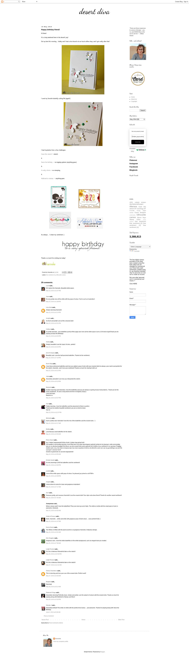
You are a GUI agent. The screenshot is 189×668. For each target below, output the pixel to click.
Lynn (47, 285)
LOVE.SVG (133, 215)
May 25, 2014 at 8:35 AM (53, 510)
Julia (47, 376)
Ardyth (48, 318)
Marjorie (48, 387)
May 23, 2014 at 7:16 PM (53, 358)
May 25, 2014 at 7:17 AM (53, 487)
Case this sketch (46, 154)
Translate (136, 251)
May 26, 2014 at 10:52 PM (53, 554)
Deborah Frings (51, 592)
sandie (48, 471)
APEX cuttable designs (138, 202)
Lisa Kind (49, 307)
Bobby (48, 429)
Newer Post (45, 619)
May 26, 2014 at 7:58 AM (53, 543)
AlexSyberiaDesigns (136, 204)
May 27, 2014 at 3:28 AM (53, 576)
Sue (47, 404)
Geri (47, 493)
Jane (47, 296)
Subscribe (137, 142)
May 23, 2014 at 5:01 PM (53, 323)
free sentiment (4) (138, 226)
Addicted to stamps (47, 178)
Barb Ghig (49, 363)
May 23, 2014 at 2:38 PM (53, 301)
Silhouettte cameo (61, 275)
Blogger (102, 652)
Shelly (48, 342)
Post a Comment (49, 616)
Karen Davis (50, 527)
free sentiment (140, 221)
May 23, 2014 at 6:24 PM (53, 347)
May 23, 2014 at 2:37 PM (53, 290)
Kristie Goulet (50, 460)
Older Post (121, 619)
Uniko (138, 219)
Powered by (132, 150)
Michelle (48, 418)
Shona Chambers (51, 571)
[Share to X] (67, 272)
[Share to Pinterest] (71, 272)
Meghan (48, 581)
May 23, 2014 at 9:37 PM (53, 398)
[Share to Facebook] (69, 272)
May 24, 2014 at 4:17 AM (53, 423)
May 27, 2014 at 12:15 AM (53, 565)
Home (83, 619)
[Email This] (63, 272)
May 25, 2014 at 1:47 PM (53, 521)
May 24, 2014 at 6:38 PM (53, 476)
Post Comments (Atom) (56, 623)
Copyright (134, 101)
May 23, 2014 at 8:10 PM (53, 370)
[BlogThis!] (65, 272)
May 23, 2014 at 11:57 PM (53, 412)
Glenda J (49, 605)
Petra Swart (49, 440)
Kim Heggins (50, 538)
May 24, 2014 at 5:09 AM (53, 434)
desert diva (94, 11)
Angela (48, 482)
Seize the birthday (47, 162)
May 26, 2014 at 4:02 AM (53, 532)
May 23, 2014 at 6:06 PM (53, 336)
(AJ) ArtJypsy (50, 353)
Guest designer (140, 212)
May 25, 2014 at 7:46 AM (53, 497)
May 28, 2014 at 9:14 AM (53, 586)
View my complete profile (60, 641)
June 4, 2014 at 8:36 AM (53, 612)
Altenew (133, 206)
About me (134, 99)
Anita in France (50, 516)
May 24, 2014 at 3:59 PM (53, 465)
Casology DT (141, 208)
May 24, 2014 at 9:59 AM (53, 454)
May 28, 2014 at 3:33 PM (53, 599)
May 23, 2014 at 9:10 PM (53, 381)
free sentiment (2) (51, 275)
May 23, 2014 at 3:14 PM (53, 312)
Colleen (48, 329)
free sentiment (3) (138, 224)
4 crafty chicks (46, 170)
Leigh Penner (50, 549)
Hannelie (58, 638)
